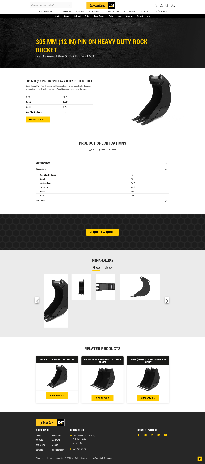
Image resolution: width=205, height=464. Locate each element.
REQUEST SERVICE (112, 11)
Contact (56, 440)
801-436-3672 (79, 449)
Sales (38, 435)
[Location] (161, 5)
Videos (109, 267)
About (55, 445)
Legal (49, 458)
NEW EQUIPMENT (45, 11)
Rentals (39, 440)
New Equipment (49, 56)
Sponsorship (58, 450)
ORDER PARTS (94, 11)
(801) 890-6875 (161, 11)
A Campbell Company (102, 458)
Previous (37, 300)
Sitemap (39, 458)
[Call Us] (156, 5)
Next (167, 300)
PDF (93, 150)
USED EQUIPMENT (64, 11)
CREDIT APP (145, 11)
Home (38, 56)
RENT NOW (80, 11)
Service (39, 450)
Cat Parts (40, 445)
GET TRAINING (129, 11)
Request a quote (38, 119)
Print (103, 150)
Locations (57, 435)
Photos (96, 267)
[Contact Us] (166, 5)
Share (113, 150)
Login (172, 5)
